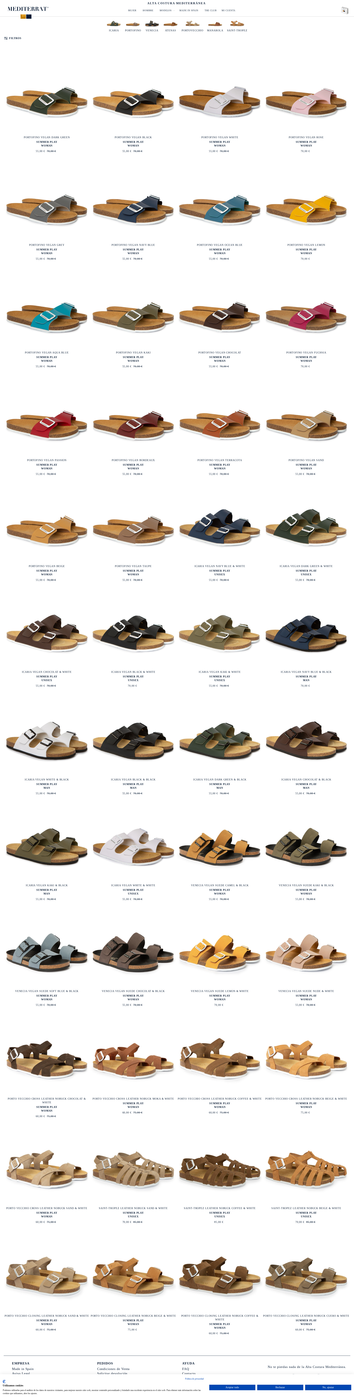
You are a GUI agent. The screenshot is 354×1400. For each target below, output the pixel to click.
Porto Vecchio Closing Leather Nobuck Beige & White (133, 1315)
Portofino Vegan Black (133, 137)
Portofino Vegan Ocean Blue (220, 245)
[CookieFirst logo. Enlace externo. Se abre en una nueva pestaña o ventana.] (4, 1381)
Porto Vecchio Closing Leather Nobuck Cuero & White (306, 1315)
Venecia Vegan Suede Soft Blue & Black (47, 991)
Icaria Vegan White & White (133, 885)
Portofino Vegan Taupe (133, 566)
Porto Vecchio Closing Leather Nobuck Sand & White (47, 1315)
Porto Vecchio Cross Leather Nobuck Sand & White (46, 1208)
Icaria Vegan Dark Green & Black (220, 779)
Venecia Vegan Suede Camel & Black (220, 885)
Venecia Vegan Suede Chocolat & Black (133, 991)
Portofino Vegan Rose (306, 137)
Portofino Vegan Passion (47, 460)
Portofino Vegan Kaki (133, 352)
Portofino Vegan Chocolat (219, 352)
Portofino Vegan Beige (47, 566)
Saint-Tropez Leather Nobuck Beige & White (306, 1208)
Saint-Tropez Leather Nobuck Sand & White (133, 1208)
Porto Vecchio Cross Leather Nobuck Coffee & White (220, 1098)
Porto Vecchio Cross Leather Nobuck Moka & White (133, 1098)
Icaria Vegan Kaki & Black (47, 885)
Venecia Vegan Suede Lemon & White (220, 991)
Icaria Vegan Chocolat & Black (306, 779)
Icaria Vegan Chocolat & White (47, 672)
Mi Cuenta (331, 2)
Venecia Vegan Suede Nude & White (306, 991)
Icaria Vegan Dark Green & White (306, 566)
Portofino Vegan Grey (47, 245)
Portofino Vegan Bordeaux (133, 460)
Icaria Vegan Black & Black (133, 779)
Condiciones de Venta (113, 1369)
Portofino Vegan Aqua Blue (47, 352)
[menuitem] (132, 10)
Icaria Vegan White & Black (47, 779)
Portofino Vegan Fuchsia (306, 352)
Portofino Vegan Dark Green (47, 137)
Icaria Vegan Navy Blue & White (220, 566)
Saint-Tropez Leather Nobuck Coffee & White (220, 1208)
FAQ (185, 1369)
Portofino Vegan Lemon (306, 245)
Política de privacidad (194, 1379)
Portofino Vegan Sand (306, 460)
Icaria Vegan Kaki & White (220, 672)
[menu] (180, 10)
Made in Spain (23, 1369)
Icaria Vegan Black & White (133, 672)
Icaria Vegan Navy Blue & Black (306, 672)
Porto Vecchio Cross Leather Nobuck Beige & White (306, 1098)
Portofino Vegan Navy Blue (133, 245)
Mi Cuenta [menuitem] (228, 10)
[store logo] (28, 8)
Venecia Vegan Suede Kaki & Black (306, 885)
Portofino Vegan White (219, 137)
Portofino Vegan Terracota (219, 460)
